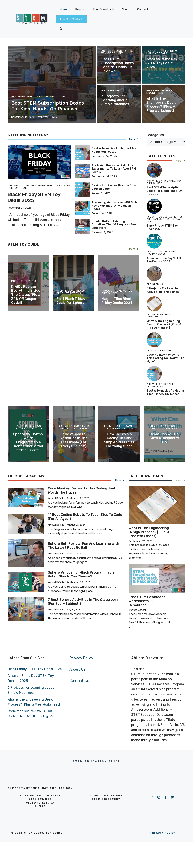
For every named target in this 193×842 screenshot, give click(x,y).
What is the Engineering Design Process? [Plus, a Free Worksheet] (162, 104)
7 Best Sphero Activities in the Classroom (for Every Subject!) (73, 440)
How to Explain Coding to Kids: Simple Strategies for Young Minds (119, 440)
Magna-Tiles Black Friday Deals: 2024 (117, 301)
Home (63, 9)
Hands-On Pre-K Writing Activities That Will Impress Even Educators (114, 224)
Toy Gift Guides (55, 96)
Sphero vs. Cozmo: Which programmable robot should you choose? (28, 442)
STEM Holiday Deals (161, 52)
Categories (155, 135)
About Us (77, 669)
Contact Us (79, 680)
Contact (142, 9)
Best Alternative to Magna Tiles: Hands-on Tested (114, 150)
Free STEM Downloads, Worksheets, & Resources (147, 601)
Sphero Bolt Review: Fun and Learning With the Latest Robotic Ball (83, 546)
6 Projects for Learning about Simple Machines (115, 100)
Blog (78, 9)
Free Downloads (103, 9)
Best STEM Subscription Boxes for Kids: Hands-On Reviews (47, 106)
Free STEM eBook (71, 19)
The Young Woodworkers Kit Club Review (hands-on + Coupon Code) (114, 206)
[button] (61, 29)
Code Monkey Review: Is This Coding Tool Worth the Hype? (165, 358)
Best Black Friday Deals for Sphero (70, 301)
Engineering (110, 90)
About (126, 9)
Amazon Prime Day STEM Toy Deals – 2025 (161, 63)
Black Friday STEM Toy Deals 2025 (34, 197)
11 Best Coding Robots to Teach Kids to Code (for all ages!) (85, 517)
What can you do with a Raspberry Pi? (164, 438)
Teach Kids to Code (28, 428)
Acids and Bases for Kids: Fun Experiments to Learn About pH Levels (114, 169)
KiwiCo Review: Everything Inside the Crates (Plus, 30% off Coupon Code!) (25, 294)
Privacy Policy (81, 658)
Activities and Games (26, 96)
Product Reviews (23, 281)
